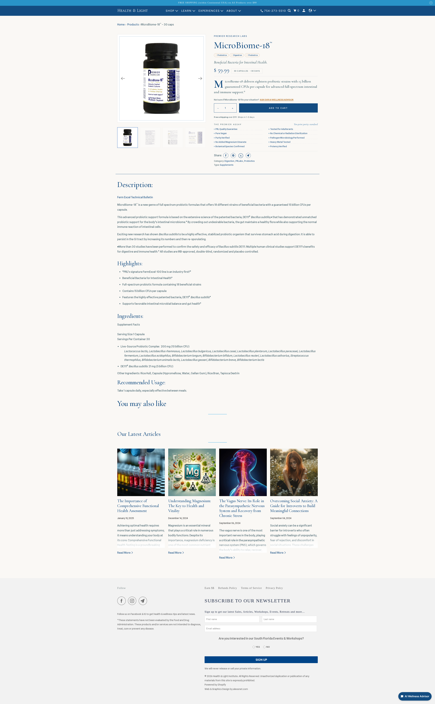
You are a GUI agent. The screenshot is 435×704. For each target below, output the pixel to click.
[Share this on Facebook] (225, 155)
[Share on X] (240, 155)
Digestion (237, 55)
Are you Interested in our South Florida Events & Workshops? (261, 638)
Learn (186, 10)
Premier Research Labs (230, 36)
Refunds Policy (227, 588)
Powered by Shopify (215, 684)
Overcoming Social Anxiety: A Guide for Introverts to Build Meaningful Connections (293, 505)
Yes (258, 646)
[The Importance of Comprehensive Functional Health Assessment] (141, 472)
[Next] (200, 78)
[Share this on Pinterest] (233, 155)
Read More (124, 552)
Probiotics (222, 55)
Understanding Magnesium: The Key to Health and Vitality (189, 505)
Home (121, 24)
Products (133, 24)
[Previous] (123, 78)
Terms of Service (251, 588)
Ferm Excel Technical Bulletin (135, 197)
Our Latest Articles (139, 434)
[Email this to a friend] (248, 155)
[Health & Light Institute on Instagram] (133, 601)
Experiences (209, 10)
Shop (170, 10)
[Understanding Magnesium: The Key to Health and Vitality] (192, 472)
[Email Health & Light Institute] (144, 601)
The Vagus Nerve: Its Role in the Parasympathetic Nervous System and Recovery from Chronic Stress (242, 508)
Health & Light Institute (225, 676)
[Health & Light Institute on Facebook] (122, 601)
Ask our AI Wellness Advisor (276, 99)
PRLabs (239, 161)
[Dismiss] (431, 3)
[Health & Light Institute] (132, 11)
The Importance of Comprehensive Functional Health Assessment (138, 505)
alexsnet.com (240, 689)
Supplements (226, 164)
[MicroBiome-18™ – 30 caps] (161, 78)
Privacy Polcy (274, 588)
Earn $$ (209, 588)
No (268, 646)
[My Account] (304, 10)
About (232, 10)
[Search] (289, 10)
